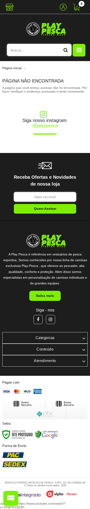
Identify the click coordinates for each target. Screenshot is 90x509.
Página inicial (11, 68)
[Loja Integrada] (22, 495)
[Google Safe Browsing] (46, 434)
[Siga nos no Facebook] (38, 319)
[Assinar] (45, 209)
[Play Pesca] (45, 29)
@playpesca (45, 125)
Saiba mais (45, 295)
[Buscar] (66, 50)
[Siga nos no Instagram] (50, 319)
